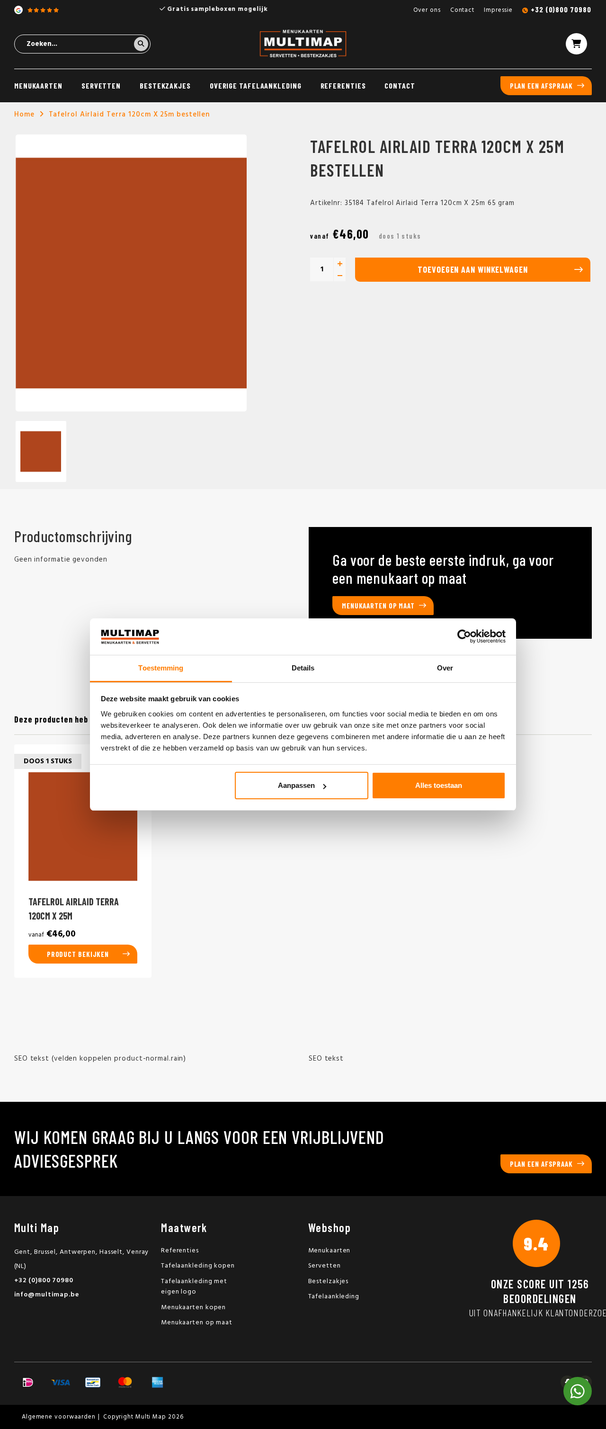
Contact (462, 10)
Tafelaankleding (334, 1296)
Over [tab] (445, 668)
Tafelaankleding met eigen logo (194, 1287)
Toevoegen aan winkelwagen (473, 269)
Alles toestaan (438, 785)
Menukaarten (38, 85)
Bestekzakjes (165, 85)
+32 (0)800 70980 (561, 9)
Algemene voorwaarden (59, 1417)
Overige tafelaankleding (256, 85)
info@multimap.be (46, 1294)
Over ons (427, 10)
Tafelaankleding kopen (198, 1265)
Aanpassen (296, 785)
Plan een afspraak (541, 85)
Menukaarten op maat (378, 605)
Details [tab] (303, 668)
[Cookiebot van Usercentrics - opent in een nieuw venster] (464, 637)
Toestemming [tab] (160, 668)
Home (24, 114)
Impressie (498, 10)
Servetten (101, 85)
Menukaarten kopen (193, 1307)
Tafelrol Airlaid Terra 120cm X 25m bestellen (129, 114)
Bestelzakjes (328, 1281)
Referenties (343, 85)
